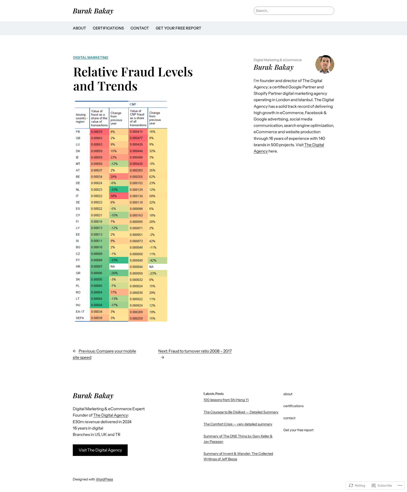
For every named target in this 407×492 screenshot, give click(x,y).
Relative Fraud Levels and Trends (133, 78)
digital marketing (90, 57)
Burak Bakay (93, 10)
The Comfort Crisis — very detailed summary (238, 424)
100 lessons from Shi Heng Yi (226, 400)
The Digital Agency (110, 415)
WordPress (104, 479)
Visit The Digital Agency (100, 450)
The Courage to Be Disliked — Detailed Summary (241, 412)
